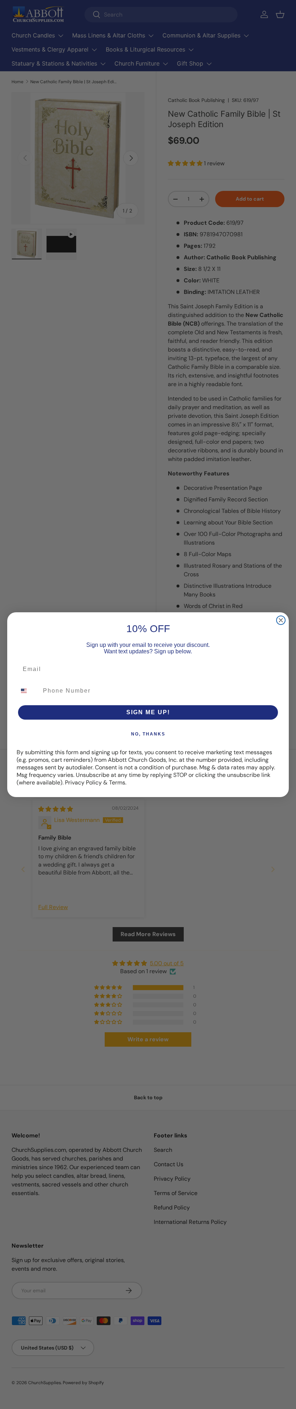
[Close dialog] (281, 620)
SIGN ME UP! (148, 712)
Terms (117, 782)
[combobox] (28, 691)
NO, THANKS (148, 734)
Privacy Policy (83, 782)
